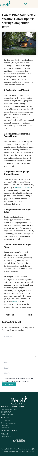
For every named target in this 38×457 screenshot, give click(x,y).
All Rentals (4, 434)
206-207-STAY (6, 412)
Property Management (9, 423)
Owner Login (29, 451)
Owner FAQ (5, 425)
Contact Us (5, 428)
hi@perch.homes (7, 414)
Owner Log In (6, 436)
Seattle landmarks (22, 187)
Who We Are (5, 421)
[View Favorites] (25, 3)
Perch (14, 301)
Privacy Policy (19, 451)
